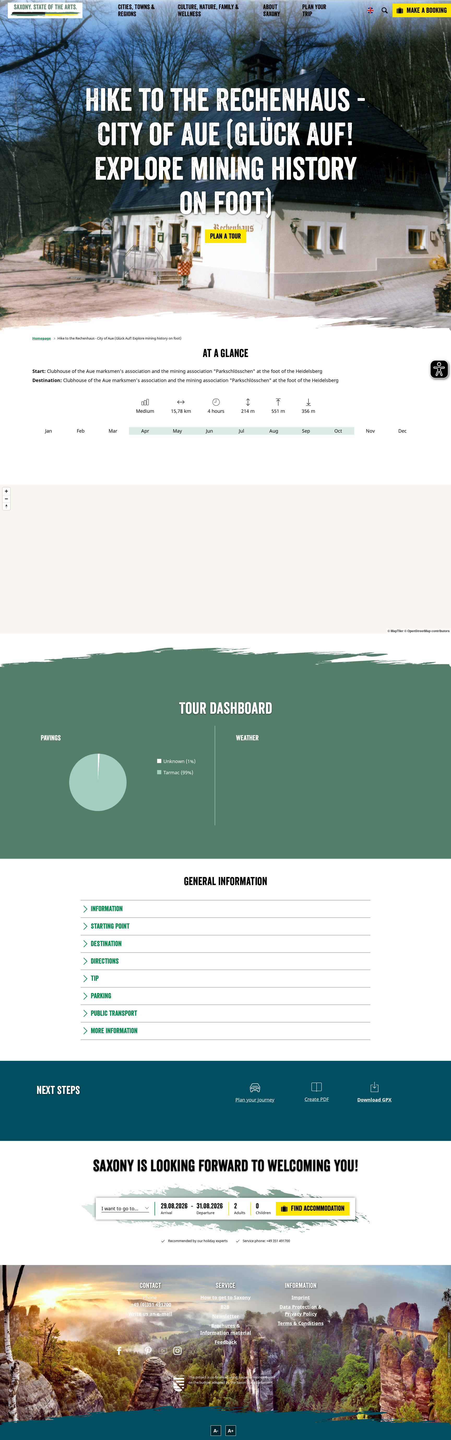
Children (263, 1213)
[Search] (384, 10)
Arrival (166, 1213)
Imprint (301, 1297)
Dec (402, 431)
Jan (48, 431)
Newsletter (225, 1316)
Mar (113, 431)
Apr (145, 431)
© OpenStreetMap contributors (427, 630)
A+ (231, 1430)
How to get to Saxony (225, 1297)
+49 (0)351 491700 (150, 1304)
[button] (225, 236)
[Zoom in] (6, 491)
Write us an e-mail (150, 1314)
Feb (81, 431)
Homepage (41, 338)
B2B (225, 1307)
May (177, 431)
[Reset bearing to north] (6, 506)
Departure (206, 1213)
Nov (370, 431)
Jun (209, 431)
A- (215, 1430)
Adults (239, 1213)
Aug (273, 431)
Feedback (226, 1342)
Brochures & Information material (225, 1329)
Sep (306, 431)
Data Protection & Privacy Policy (301, 1310)
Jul (241, 431)
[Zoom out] (6, 499)
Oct (338, 431)
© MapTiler (395, 630)
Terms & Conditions (301, 1323)
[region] (225, 559)
